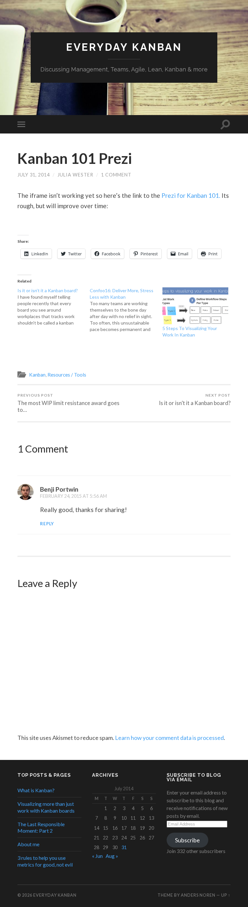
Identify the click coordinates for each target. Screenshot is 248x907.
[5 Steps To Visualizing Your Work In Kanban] (195, 306)
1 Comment (116, 174)
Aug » (112, 856)
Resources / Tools (66, 375)
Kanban (37, 375)
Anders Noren (198, 895)
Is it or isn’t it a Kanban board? (195, 399)
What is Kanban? (36, 790)
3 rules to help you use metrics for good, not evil (45, 861)
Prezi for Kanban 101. (190, 195)
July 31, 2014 (33, 174)
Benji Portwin (59, 489)
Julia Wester (75, 174)
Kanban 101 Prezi (74, 158)
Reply (47, 523)
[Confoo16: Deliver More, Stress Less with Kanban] (126, 310)
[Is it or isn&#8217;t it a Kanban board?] (53, 306)
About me (28, 844)
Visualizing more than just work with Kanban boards (46, 807)
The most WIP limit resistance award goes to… (68, 403)
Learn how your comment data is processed (169, 737)
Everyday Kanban (124, 47)
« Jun (97, 856)
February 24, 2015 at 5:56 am (73, 496)
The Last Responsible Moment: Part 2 (41, 827)
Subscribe (187, 840)
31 (124, 847)
